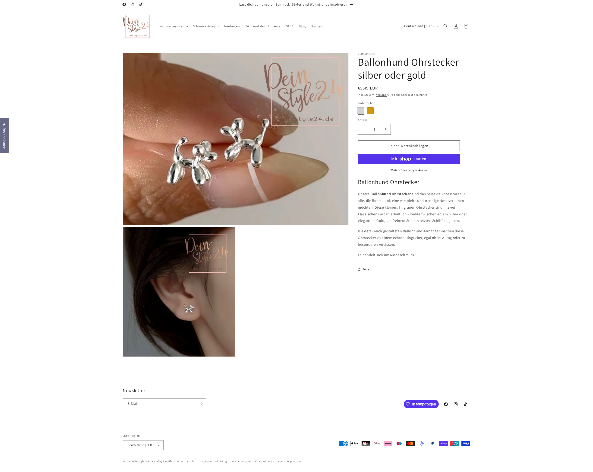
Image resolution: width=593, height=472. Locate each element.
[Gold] (370, 110)
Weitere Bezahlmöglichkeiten (409, 170)
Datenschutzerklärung (213, 461)
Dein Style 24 (140, 461)
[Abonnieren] (201, 403)
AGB (233, 461)
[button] (173, 26)
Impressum (294, 461)
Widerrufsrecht (186, 461)
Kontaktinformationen (269, 461)
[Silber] (361, 110)
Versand (381, 94)
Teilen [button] (367, 269)
